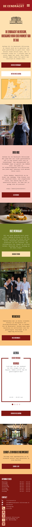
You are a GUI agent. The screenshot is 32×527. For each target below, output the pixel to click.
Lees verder (16, 195)
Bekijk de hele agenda (16, 413)
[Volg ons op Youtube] (3, 524)
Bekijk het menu (16, 254)
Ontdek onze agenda (16, 74)
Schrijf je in (16, 466)
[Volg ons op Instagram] (3, 520)
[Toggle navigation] (28, 5)
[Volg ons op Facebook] (3, 516)
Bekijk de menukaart (16, 65)
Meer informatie (16, 338)
